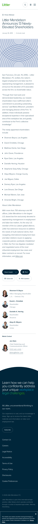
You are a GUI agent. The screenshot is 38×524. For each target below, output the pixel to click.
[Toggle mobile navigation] (35, 5)
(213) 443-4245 (15, 349)
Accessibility (7, 457)
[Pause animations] (31, 4)
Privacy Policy (7, 469)
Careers (5, 445)
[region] (19, 517)
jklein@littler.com (16, 352)
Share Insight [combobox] (8, 272)
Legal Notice (7, 451)
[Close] (36, 514)
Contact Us (6, 439)
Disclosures (6, 475)
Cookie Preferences (10, 481)
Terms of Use (7, 463)
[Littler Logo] (6, 5)
